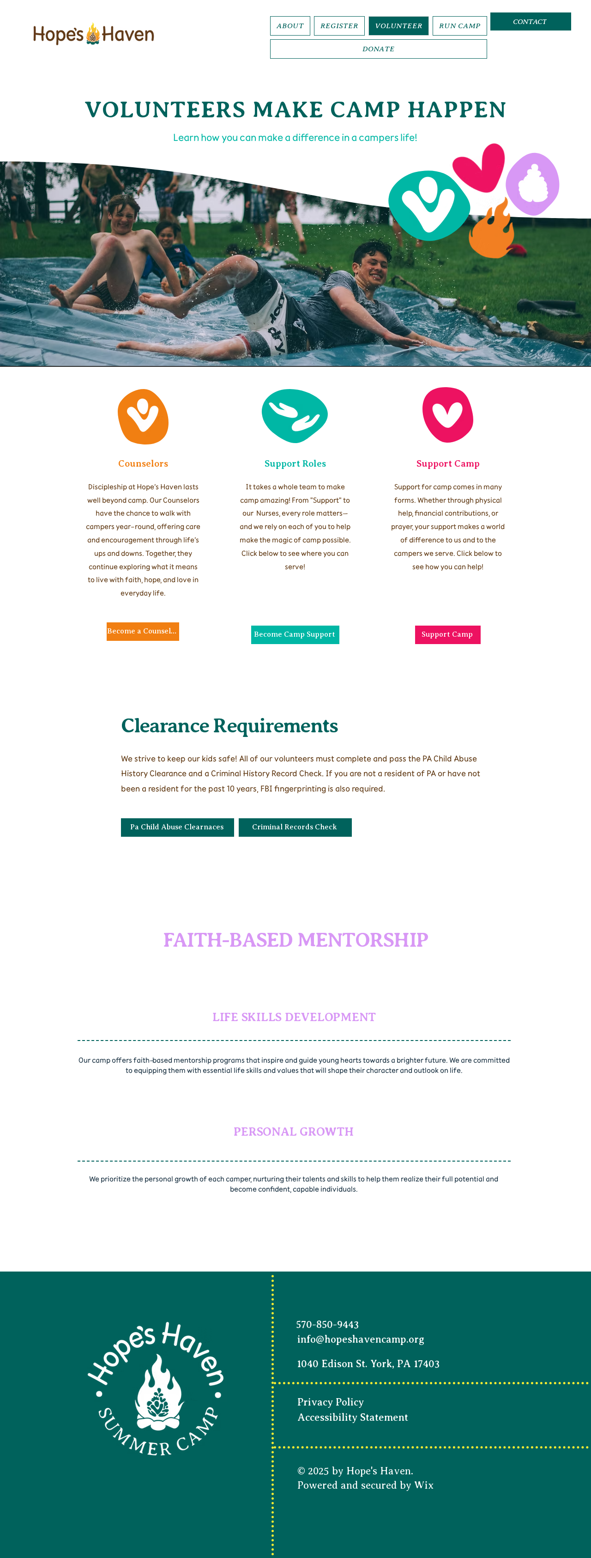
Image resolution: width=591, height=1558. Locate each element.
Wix (424, 1485)
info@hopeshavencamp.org (360, 1339)
